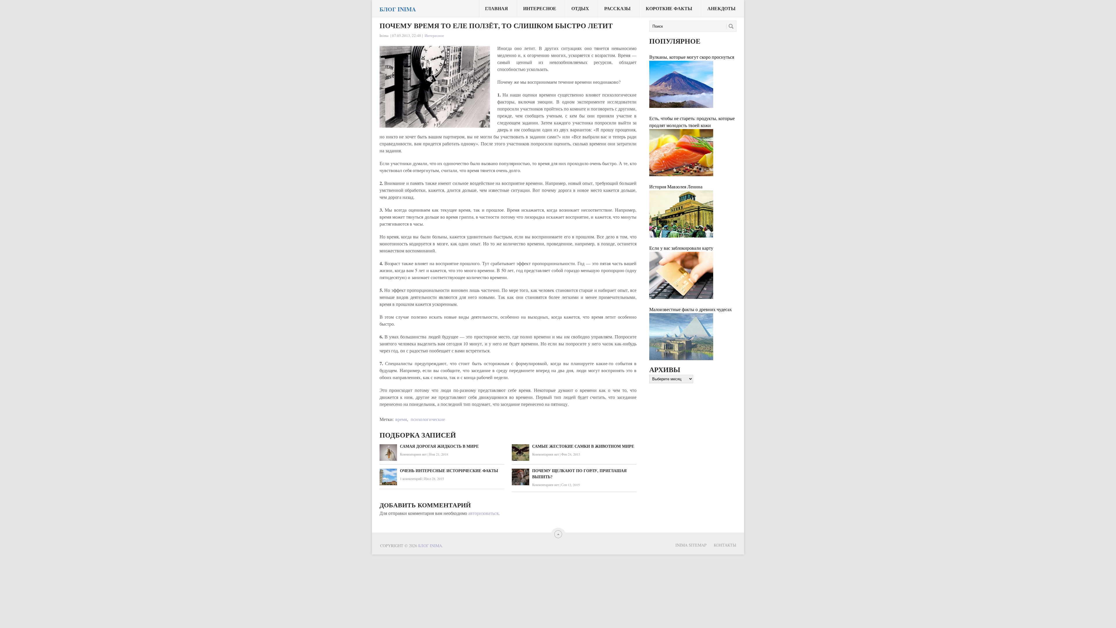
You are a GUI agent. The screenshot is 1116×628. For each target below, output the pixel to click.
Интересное (539, 8)
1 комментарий (411, 478)
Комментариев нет (413, 454)
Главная (496, 8)
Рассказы (617, 8)
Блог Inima (398, 9)
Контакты (725, 545)
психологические (428, 419)
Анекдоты (721, 8)
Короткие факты (669, 8)
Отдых (580, 8)
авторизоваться (483, 513)
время (401, 419)
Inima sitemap (691, 545)
